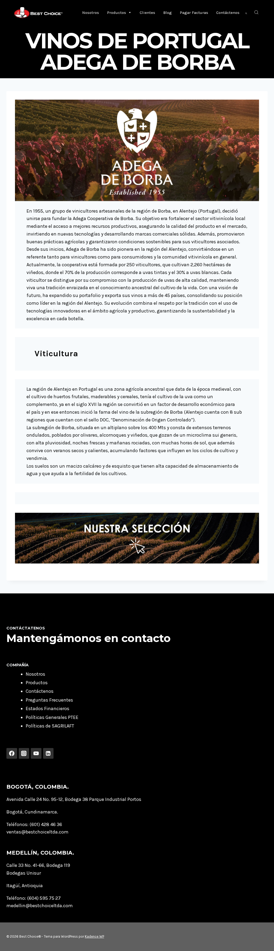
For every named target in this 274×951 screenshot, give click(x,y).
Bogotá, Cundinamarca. (32, 812)
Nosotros (90, 12)
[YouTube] (36, 753)
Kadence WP (94, 936)
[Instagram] (24, 753)
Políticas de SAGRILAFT (50, 726)
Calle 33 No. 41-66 (25, 865)
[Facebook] (11, 753)
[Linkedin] (48, 753)
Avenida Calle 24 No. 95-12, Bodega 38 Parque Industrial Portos (73, 799)
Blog (167, 12)
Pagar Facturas (194, 12)
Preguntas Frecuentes (49, 700)
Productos (116, 12)
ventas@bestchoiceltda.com (37, 832)
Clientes (147, 12)
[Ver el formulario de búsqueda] (256, 12)
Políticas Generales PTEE (52, 717)
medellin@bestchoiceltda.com (39, 906)
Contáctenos (227, 12)
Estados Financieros (47, 708)
